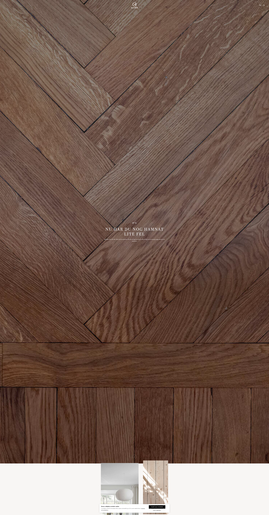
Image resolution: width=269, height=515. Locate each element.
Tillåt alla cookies (157, 507)
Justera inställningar (157, 510)
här (108, 239)
